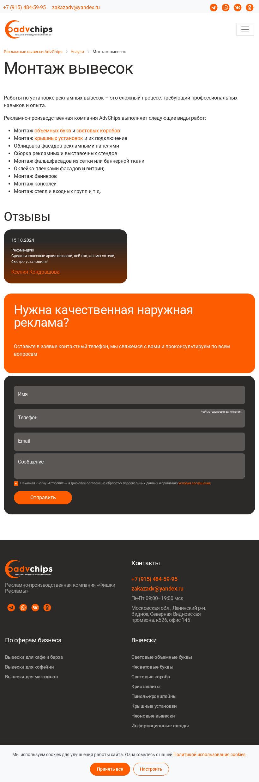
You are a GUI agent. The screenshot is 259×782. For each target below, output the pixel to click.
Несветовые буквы (152, 667)
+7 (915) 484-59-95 (24, 7)
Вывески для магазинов (31, 677)
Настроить (151, 769)
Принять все (110, 769)
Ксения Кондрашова (35, 272)
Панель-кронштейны (154, 696)
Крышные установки (154, 706)
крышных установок (58, 138)
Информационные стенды (160, 726)
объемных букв (52, 131)
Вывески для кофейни (29, 667)
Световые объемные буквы (161, 657)
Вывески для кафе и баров (34, 657)
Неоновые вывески (153, 716)
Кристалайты (145, 686)
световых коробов (98, 131)
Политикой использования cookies (209, 754)
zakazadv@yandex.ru (76, 7)
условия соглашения (194, 483)
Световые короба (150, 677)
